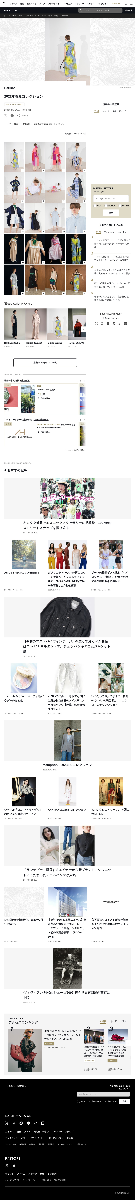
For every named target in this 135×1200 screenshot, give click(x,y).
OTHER (125, 206)
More (114, 3)
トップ (4, 16)
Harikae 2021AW (76, 343)
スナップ (90, 4)
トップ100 (79, 4)
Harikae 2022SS (54, 343)
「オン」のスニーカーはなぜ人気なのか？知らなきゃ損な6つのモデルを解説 (112, 243)
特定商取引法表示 (60, 1180)
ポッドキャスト (56, 1138)
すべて (96, 111)
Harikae (65, 16)
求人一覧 (25, 380)
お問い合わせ (81, 1144)
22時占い (68, 4)
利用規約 (51, 1144)
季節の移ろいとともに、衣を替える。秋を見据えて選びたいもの (112, 298)
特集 (22, 4)
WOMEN (111, 206)
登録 (111, 213)
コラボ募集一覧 (41, 419)
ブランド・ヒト (54, 4)
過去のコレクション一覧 (45, 362)
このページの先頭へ (17, 1086)
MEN (99, 206)
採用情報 (23, 1144)
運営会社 (41, 1144)
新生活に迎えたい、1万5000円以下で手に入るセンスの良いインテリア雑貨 (112, 272)
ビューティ (31, 4)
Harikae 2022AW (33, 343)
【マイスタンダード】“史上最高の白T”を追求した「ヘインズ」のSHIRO (111, 258)
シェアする (24, 116)
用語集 (69, 1138)
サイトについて (10, 1144)
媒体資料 (32, 1144)
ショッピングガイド (12, 1180)
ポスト (24, 1138)
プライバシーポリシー (65, 1144)
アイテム (21, 1174)
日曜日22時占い (41, 1132)
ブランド (9, 1174)
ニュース (13, 4)
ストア (42, 4)
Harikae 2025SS (12, 343)
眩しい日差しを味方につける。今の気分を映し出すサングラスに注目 (112, 285)
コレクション (103, 4)
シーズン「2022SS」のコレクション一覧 (42, 16)
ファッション (109, 232)
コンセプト (52, 1174)
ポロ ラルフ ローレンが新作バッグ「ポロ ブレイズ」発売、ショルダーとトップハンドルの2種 (62, 1035)
